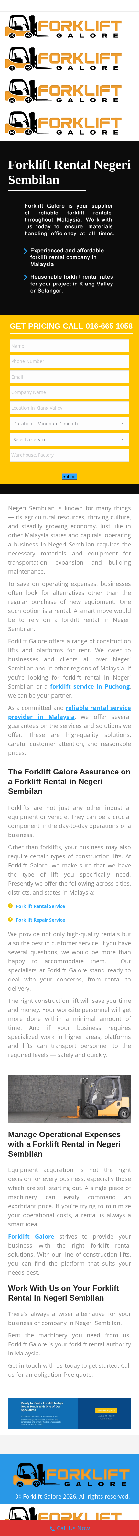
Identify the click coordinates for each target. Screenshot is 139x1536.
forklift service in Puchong (90, 686)
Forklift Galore (42, 1496)
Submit (69, 476)
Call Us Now (73, 1528)
